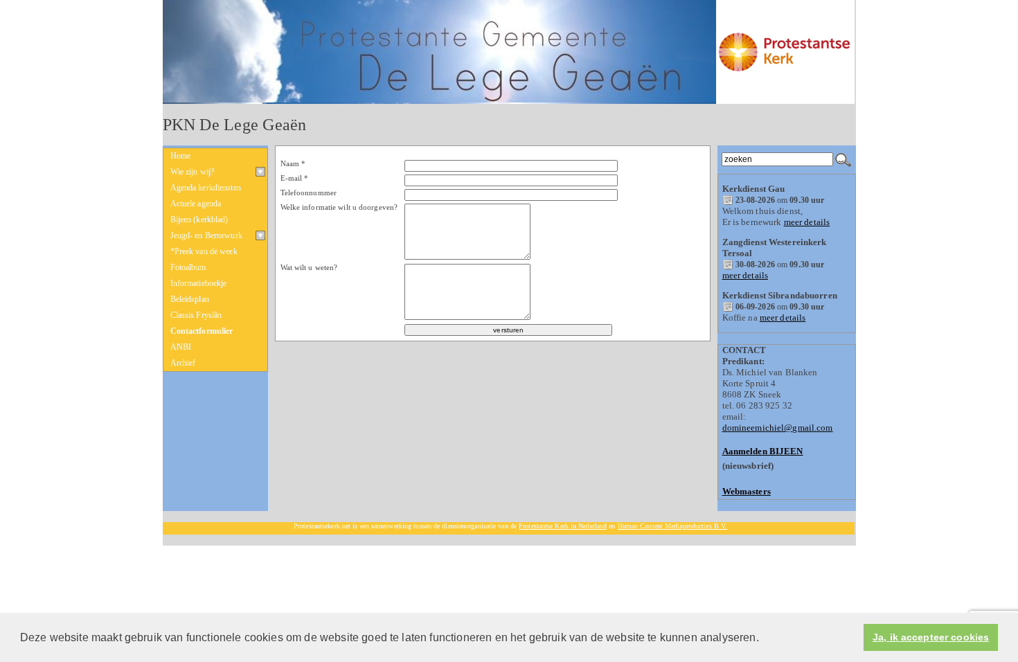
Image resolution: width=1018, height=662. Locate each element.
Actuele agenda (196, 203)
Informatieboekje (198, 283)
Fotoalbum (188, 267)
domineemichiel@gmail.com (777, 427)
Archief (183, 363)
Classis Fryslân (196, 315)
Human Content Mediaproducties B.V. (673, 526)
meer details (807, 222)
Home (180, 156)
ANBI (181, 347)
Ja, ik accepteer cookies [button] (931, 637)
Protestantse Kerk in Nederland (563, 526)
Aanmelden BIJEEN (762, 451)
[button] (764, 638)
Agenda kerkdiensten (205, 188)
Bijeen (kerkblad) (199, 219)
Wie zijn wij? (192, 172)
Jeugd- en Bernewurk (206, 235)
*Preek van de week (204, 251)
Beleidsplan (189, 299)
